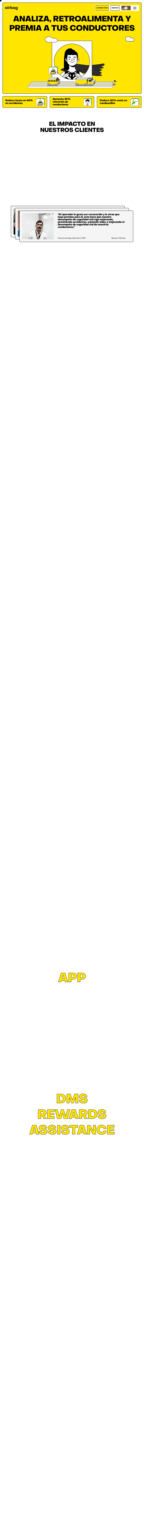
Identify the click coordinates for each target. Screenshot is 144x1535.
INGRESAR (115, 8)
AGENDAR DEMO (102, 8)
